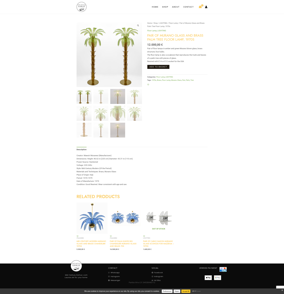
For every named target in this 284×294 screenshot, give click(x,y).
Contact (188, 7)
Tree (192, 80)
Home (155, 7)
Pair (183, 80)
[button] (138, 26)
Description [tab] (82, 149)
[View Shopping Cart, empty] (200, 6)
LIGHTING (163, 23)
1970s (154, 80)
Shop (165, 7)
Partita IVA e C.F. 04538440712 (142, 282)
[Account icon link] (206, 7)
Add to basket (158, 67)
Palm (188, 80)
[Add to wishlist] (148, 85)
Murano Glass (176, 80)
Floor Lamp (173, 23)
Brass (159, 80)
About (176, 7)
